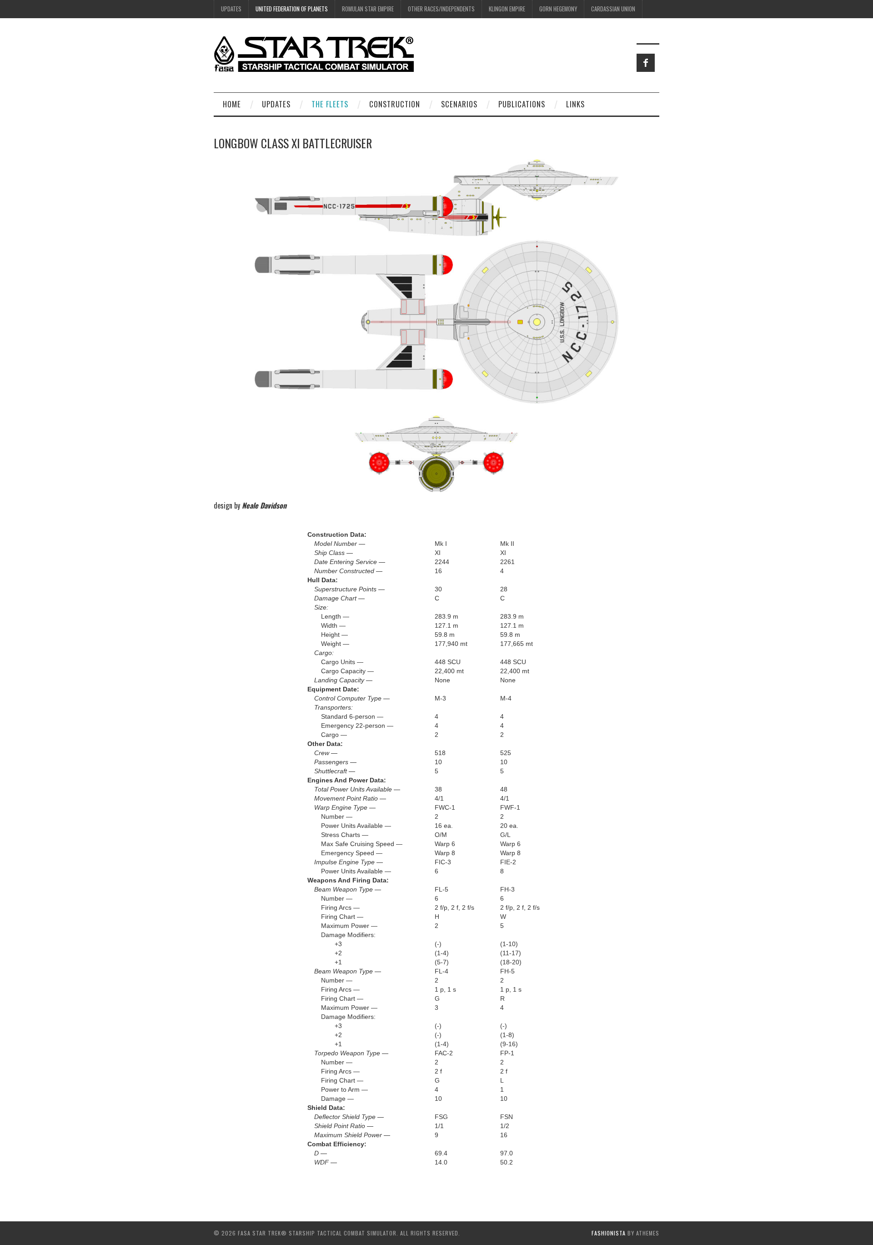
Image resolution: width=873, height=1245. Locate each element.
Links (575, 104)
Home (232, 104)
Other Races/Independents (441, 9)
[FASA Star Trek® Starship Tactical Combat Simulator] (314, 53)
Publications (521, 104)
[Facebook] (646, 63)
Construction (394, 104)
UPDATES (231, 9)
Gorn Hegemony (558, 9)
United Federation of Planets (292, 9)
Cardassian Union (613, 9)
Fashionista (609, 1233)
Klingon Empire (507, 9)
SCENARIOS (459, 104)
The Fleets (329, 104)
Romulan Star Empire (368, 9)
